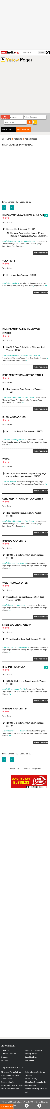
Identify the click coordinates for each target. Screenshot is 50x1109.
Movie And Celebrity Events (13, 1085)
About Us (5, 1050)
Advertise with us (8, 1053)
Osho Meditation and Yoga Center (22, 375)
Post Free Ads (24, 129)
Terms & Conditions (33, 1050)
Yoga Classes (17, 246)
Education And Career (10, 1075)
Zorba (5, 459)
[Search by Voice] (29, 122)
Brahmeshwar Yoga (13, 666)
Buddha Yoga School (14, 417)
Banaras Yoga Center (14, 540)
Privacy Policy (31, 1053)
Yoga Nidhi (8, 260)
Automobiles (30, 1085)
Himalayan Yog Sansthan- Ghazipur (23, 214)
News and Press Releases (12, 1072)
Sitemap (4, 1060)
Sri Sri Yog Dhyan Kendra (16, 624)
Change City (14, 768)
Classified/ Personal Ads (35, 1082)
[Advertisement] (25, 25)
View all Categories (32, 768)
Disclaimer (29, 1060)
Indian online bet (8, 1082)
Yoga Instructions (27, 286)
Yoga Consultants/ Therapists (26, 244)
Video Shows (6, 1078)
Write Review (7, 222)
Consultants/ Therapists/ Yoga (31, 283)
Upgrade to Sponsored (41, 253)
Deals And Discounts (10, 1088)
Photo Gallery (31, 1078)
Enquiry (4, 1057)
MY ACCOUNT (8, 129)
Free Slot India (31, 1057)
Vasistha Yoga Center (14, 582)
